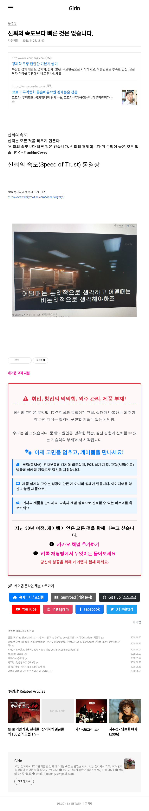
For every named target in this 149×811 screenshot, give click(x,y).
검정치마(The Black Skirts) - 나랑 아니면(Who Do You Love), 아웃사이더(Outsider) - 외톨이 (54, 637)
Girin (74, 8)
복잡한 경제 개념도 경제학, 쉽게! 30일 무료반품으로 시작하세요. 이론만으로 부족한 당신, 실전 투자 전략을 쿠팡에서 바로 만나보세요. (73, 71)
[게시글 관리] (27, 360)
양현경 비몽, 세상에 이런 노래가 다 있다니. (28, 671)
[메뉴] (10, 8)
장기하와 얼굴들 (15, 654)
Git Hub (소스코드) (122, 597)
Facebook (91, 609)
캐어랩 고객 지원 (19, 373)
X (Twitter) (124, 609)
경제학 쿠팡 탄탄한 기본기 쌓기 (35, 64)
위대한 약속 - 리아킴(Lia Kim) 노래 (25, 666)
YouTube (28, 609)
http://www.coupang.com (28, 58)
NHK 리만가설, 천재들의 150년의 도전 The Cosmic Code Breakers (41, 649)
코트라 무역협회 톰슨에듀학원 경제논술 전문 (45, 92)
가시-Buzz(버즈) (16, 658)
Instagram (60, 609)
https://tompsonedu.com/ (28, 86)
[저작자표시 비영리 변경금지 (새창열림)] (53, 360)
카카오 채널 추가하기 (78, 544)
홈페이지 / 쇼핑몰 (31, 597)
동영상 (11, 631)
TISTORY (76, 803)
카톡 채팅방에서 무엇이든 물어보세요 (78, 553)
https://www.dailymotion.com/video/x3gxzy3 (36, 197)
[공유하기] (22, 360)
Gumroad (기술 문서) (76, 597)
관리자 (88, 803)
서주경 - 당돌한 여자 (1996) (21, 662)
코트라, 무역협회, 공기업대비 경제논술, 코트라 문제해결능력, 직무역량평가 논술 (62, 99)
